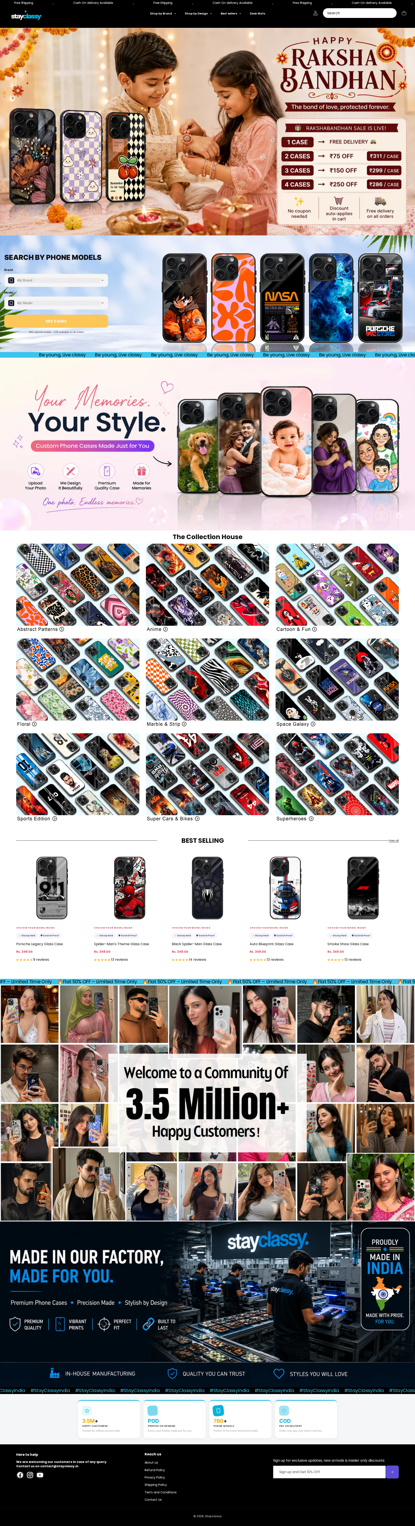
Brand (8, 270)
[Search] (392, 13)
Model (8, 292)
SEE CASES (56, 321)
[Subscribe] (392, 1472)
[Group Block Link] (77, 588)
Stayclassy (213, 1516)
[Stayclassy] (27, 17)
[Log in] (315, 13)
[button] (404, 13)
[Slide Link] (207, 131)
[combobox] (360, 13)
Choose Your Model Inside (35, 927)
